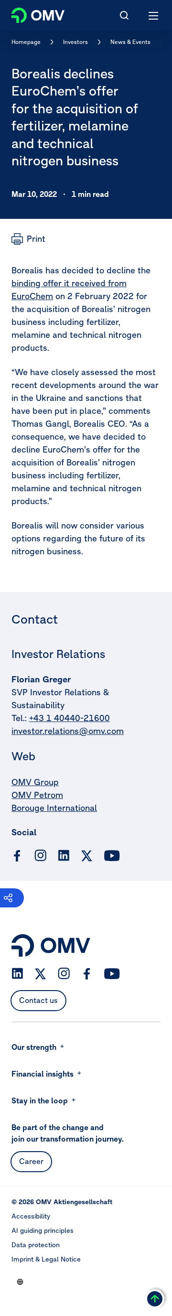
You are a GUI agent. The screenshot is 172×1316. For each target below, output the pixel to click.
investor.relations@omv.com (67, 730)
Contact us (38, 1000)
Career (31, 1161)
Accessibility (30, 1216)
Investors (75, 41)
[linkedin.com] (64, 856)
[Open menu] (154, 15)
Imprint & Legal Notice (46, 1259)
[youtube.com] (112, 856)
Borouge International (54, 807)
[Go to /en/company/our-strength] (20, 1281)
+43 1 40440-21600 (69, 717)
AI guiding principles (42, 1230)
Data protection (35, 1244)
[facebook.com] (17, 856)
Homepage (26, 41)
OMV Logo (29, 13)
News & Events (130, 41)
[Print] (28, 239)
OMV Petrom (37, 794)
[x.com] (87, 856)
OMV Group (35, 782)
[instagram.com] (40, 856)
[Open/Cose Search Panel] (124, 15)
